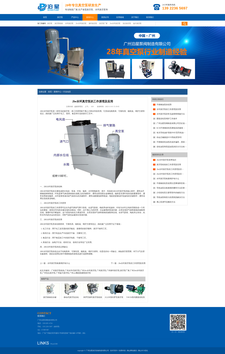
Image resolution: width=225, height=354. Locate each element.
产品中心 (75, 17)
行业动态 (67, 92)
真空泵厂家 (103, 23)
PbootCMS (54, 344)
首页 (45, 17)
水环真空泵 (69, 23)
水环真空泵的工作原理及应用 (169, 109)
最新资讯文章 (158, 155)
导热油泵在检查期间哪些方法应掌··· (171, 188)
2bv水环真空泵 (81, 23)
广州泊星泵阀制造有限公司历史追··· (171, 123)
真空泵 (60, 17)
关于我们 (135, 17)
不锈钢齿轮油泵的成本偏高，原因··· (171, 142)
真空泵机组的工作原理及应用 (169, 165)
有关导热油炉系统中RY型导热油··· (171, 133)
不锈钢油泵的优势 (164, 105)
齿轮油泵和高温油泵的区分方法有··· (171, 147)
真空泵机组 (59, 23)
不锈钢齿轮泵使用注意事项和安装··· (171, 183)
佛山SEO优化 (143, 350)
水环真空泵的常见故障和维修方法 (171, 114)
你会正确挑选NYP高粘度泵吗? (169, 137)
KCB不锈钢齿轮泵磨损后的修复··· (171, 128)
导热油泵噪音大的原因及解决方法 (171, 197)
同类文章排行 (158, 99)
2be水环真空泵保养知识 (166, 160)
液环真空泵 (93, 23)
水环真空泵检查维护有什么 (58, 263)
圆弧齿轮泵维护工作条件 (167, 119)
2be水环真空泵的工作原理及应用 (131, 263)
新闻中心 (90, 17)
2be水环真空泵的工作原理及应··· (170, 169)
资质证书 (105, 17)
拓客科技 (122, 350)
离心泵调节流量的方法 (166, 202)
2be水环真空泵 (115, 23)
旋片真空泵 (137, 23)
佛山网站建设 (132, 350)
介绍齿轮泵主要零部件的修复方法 (171, 193)
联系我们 (150, 17)
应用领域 (120, 17)
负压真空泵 (127, 23)
